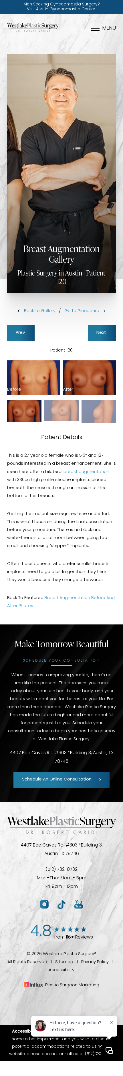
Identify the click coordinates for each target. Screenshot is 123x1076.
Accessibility (61, 970)
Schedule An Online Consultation (57, 779)
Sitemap (64, 962)
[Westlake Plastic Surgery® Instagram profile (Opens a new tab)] (44, 904)
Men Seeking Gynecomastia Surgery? (61, 6)
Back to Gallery (39, 311)
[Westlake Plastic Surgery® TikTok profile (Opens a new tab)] (61, 904)
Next (101, 333)
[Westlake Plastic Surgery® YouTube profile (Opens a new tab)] (78, 904)
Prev (21, 333)
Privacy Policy (95, 962)
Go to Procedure (82, 311)
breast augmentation (86, 472)
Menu (109, 28)
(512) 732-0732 (61, 869)
